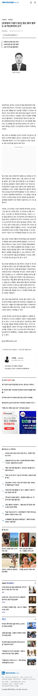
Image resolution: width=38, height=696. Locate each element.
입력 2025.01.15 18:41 (15, 31)
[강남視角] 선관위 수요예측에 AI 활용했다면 (17, 368)
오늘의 (8, 583)
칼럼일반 (10, 19)
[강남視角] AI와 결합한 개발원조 (14, 366)
